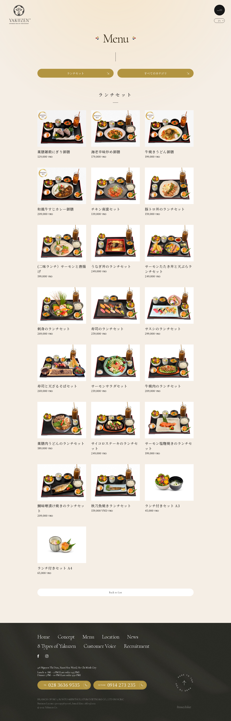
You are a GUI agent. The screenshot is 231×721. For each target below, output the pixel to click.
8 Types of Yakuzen (56, 646)
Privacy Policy (184, 706)
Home (43, 637)
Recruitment (137, 646)
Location (110, 637)
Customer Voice (100, 646)
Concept (66, 637)
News (132, 637)
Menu (88, 637)
